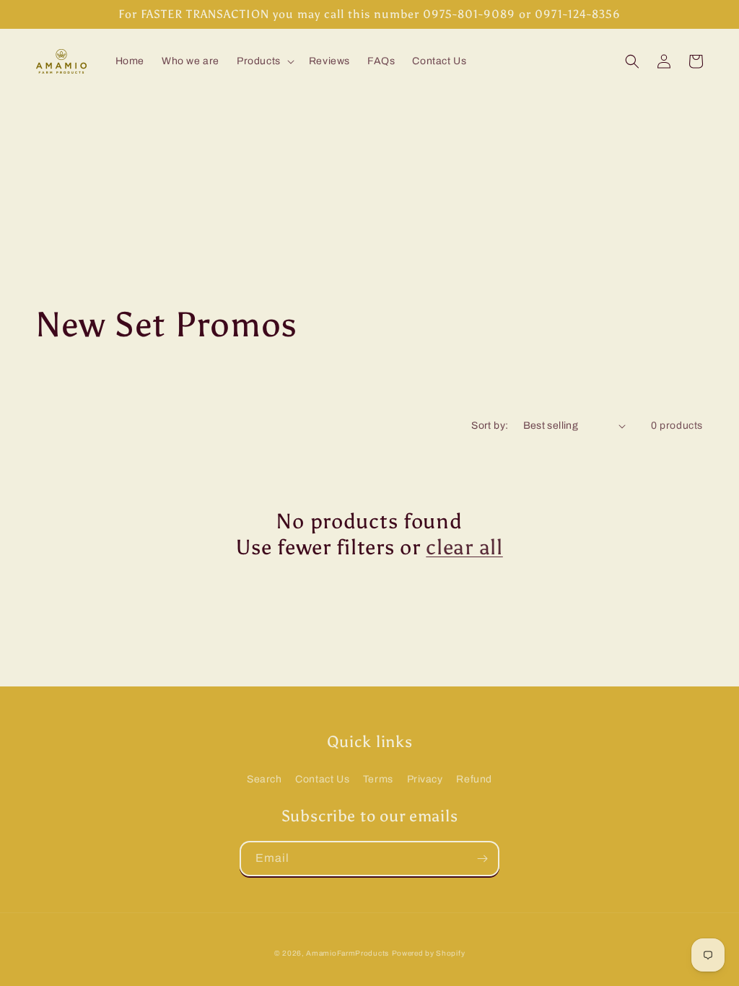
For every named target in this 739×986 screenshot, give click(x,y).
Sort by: (489, 425)
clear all (464, 547)
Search (264, 779)
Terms (378, 779)
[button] (264, 61)
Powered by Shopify (428, 953)
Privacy (425, 779)
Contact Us (322, 779)
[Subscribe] (482, 858)
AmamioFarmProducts (347, 953)
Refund (474, 779)
